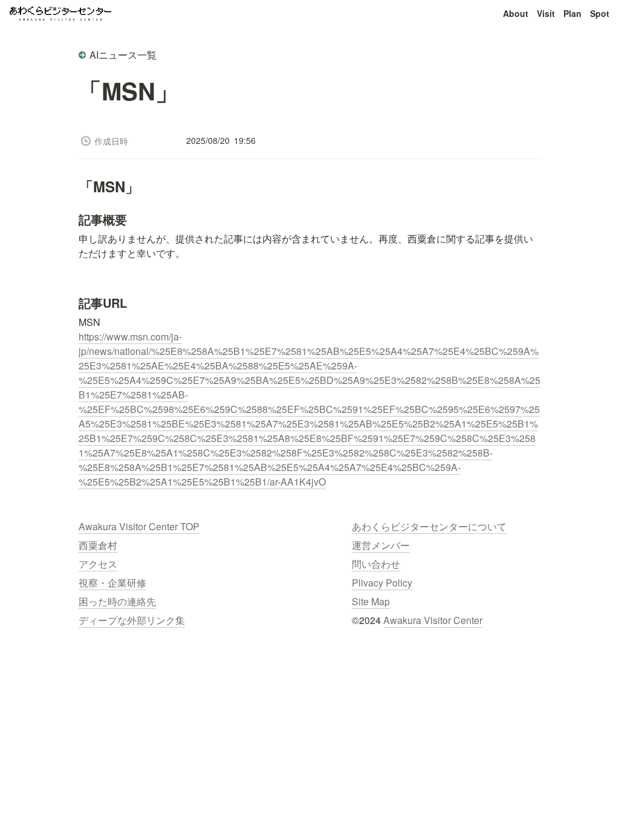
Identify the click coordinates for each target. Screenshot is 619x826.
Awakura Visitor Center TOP (139, 526)
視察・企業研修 (112, 583)
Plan (572, 13)
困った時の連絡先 (117, 601)
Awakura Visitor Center (432, 620)
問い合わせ (376, 564)
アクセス (98, 564)
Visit (546, 13)
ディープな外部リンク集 (132, 620)
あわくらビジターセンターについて (429, 526)
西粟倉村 (98, 545)
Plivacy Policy (382, 583)
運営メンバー (381, 545)
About (515, 13)
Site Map (371, 601)
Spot (599, 13)
